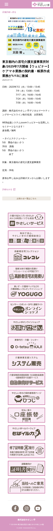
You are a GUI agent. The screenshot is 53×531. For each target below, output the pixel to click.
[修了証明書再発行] (26, 450)
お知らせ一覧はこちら (26, 198)
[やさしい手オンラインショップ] (26, 308)
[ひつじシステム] (26, 397)
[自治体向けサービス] (26, 379)
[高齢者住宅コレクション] (26, 255)
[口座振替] (26, 415)
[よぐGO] (26, 291)
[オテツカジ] (26, 344)
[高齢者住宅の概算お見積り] (26, 273)
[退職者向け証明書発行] (26, 468)
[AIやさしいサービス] (26, 220)
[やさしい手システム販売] (26, 362)
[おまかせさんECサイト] (26, 326)
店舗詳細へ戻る (9, 12)
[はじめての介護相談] (26, 237)
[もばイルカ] (26, 432)
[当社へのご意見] (26, 486)
